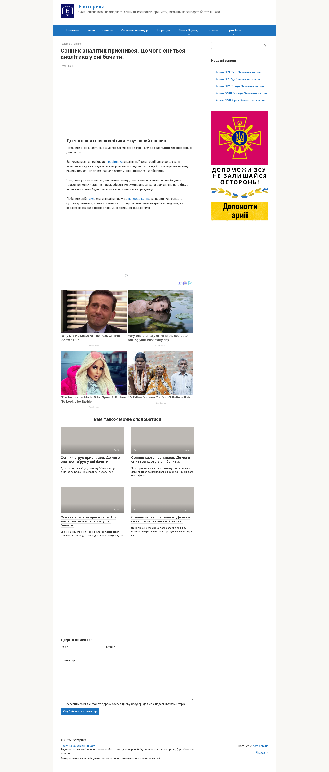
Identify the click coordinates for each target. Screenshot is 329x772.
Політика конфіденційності (78, 746)
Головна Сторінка (71, 43)
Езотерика (91, 6)
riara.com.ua (260, 746)
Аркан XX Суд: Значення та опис (238, 79)
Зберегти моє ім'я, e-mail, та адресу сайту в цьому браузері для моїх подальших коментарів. (125, 704)
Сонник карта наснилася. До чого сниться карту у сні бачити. (160, 459)
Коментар (68, 660)
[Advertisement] (130, 104)
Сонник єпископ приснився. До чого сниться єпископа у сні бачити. (88, 521)
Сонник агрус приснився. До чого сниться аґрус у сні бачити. (90, 459)
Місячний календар (134, 30)
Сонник (107, 30)
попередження (138, 198)
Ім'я (64, 647)
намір (91, 198)
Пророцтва (163, 30)
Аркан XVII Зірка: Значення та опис (240, 100)
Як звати (262, 752)
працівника (114, 162)
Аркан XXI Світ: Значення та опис (239, 72)
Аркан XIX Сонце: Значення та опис (240, 86)
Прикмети (72, 30)
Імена (91, 30)
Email (110, 647)
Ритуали (212, 30)
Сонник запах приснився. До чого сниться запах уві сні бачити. (160, 519)
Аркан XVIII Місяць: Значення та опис (242, 93)
